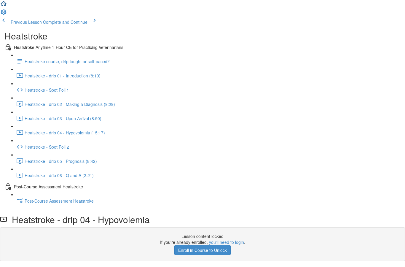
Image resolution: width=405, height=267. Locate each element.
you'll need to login (226, 242)
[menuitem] (3, 14)
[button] (3, 5)
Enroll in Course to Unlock (202, 250)
